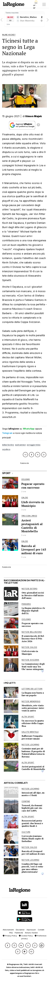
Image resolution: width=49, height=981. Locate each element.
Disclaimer (20, 930)
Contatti (41, 930)
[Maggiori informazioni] (38, 125)
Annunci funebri (31, 933)
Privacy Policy (10, 936)
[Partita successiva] (47, 19)
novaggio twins (33, 445)
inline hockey (8, 445)
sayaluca (6, 449)
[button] (7, 945)
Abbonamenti (8, 930)
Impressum (31, 930)
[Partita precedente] (1, 19)
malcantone (20, 445)
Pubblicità (19, 933)
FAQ (11, 933)
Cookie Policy (27, 936)
